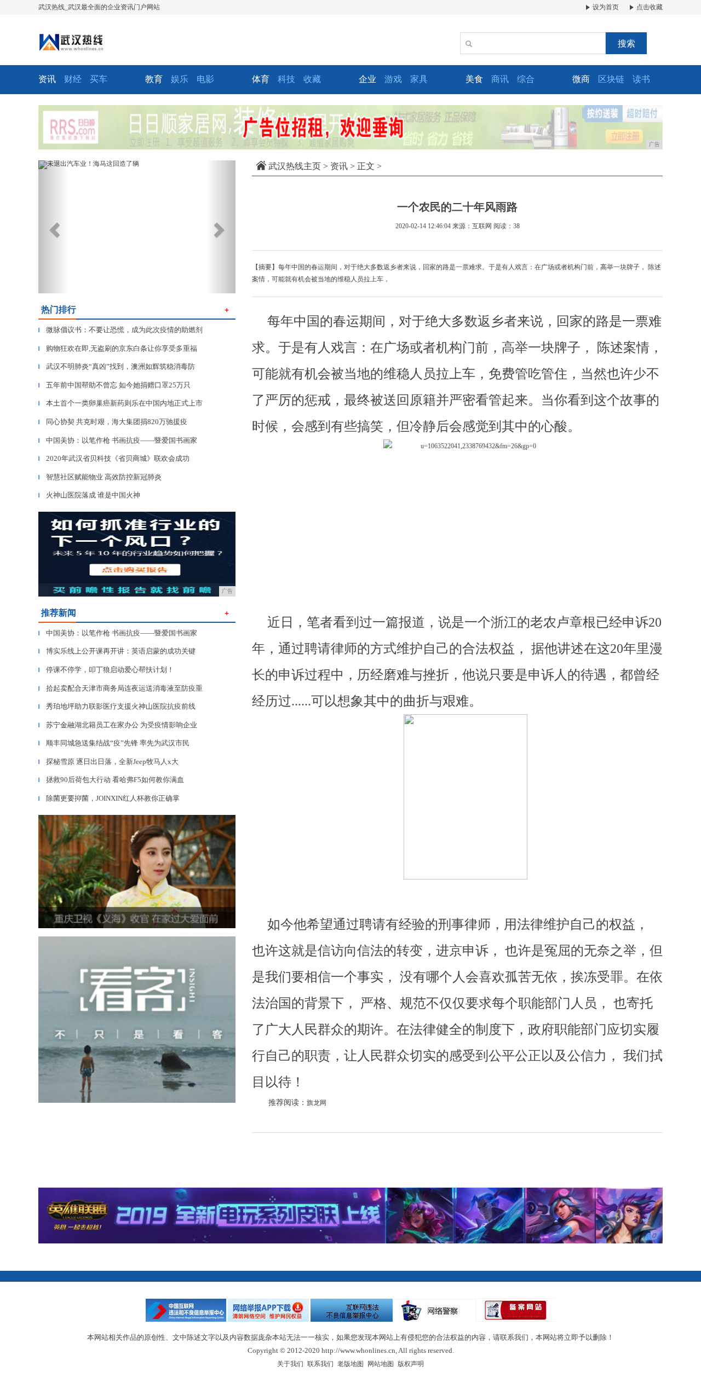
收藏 (312, 79)
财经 (73, 79)
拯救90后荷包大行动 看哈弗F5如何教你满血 (111, 780)
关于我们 (290, 1364)
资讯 (339, 166)
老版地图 (350, 1364)
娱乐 (179, 79)
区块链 (611, 79)
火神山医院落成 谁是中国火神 (89, 495)
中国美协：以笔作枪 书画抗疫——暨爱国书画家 (117, 440)
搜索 (626, 43)
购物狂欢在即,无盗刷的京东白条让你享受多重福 (117, 348)
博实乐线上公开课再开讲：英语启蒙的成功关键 (117, 651)
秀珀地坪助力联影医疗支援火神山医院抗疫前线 (117, 706)
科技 (286, 79)
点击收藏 (649, 7)
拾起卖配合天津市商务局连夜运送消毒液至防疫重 (120, 688)
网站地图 (380, 1364)
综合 (526, 79)
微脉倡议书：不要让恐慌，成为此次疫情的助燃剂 (120, 330)
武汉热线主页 (294, 166)
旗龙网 (316, 1103)
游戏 (393, 79)
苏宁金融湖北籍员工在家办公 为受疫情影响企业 (117, 725)
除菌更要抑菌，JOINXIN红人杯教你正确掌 (109, 798)
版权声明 (411, 1364)
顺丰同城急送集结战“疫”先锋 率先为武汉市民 (113, 743)
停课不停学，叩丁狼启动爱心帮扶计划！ (106, 670)
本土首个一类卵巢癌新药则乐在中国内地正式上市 (120, 403)
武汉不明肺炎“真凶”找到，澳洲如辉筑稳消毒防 (116, 366)
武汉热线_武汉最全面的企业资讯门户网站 (99, 7)
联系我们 (320, 1364)
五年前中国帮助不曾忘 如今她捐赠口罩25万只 (114, 385)
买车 (98, 79)
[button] (53, 226)
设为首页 (605, 7)
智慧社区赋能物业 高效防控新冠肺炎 (100, 477)
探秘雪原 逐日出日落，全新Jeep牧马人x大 (108, 761)
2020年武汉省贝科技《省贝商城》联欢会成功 (113, 458)
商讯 (500, 79)
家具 (419, 79)
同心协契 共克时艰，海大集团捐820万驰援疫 (112, 422)
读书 (641, 79)
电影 (205, 79)
